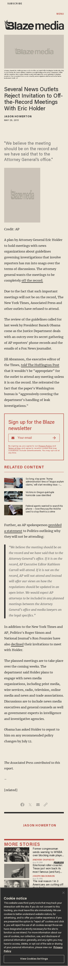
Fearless (58, 863)
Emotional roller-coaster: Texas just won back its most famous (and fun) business (48, 869)
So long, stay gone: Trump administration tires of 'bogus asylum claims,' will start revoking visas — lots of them (45, 482)
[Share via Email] (38, 805)
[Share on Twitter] (30, 805)
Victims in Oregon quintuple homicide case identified (40, 493)
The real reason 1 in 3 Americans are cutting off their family (48, 884)
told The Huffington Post (40, 365)
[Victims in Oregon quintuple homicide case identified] (13, 496)
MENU (60, 14)
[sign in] (2, 3)
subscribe (14, 3)
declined (17, 644)
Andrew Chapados (43, 860)
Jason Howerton (18, 116)
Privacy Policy (45, 446)
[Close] (63, 893)
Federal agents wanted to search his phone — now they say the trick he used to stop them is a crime (44, 509)
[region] (34, 926)
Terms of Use (14, 448)
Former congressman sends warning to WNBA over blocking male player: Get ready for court (48, 852)
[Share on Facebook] (22, 805)
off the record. (32, 280)
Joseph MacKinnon (44, 876)
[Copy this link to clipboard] (46, 805)
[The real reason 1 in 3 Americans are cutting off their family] (16, 886)
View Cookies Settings (34, 959)
